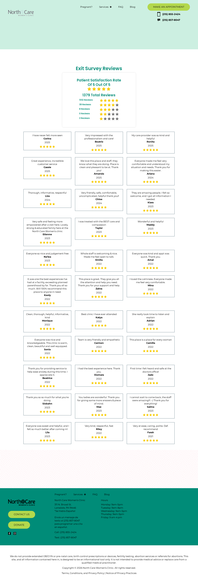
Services (103, 7)
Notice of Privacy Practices (121, 573)
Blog (132, 7)
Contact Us (21, 514)
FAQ (120, 7)
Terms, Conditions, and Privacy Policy (83, 573)
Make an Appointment (168, 6)
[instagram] (14, 533)
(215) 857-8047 (171, 20)
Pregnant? (86, 7)
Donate (19, 524)
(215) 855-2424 (171, 14)
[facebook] (9, 533)
